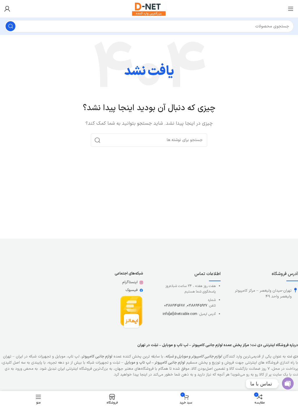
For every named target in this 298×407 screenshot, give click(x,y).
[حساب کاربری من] (7, 9)
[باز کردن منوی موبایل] (291, 9)
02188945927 (197, 305)
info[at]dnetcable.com (180, 314)
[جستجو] (10, 26)
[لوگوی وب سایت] (149, 8)
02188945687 (174, 305)
